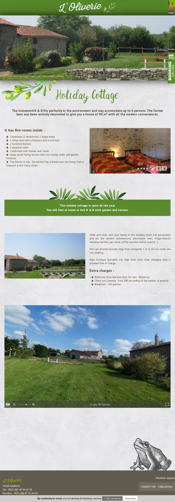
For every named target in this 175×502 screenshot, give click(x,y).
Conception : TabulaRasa (156, 486)
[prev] (158, 168)
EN (171, 8)
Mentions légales (165, 478)
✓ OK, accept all (112, 498)
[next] (164, 168)
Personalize (130, 498)
